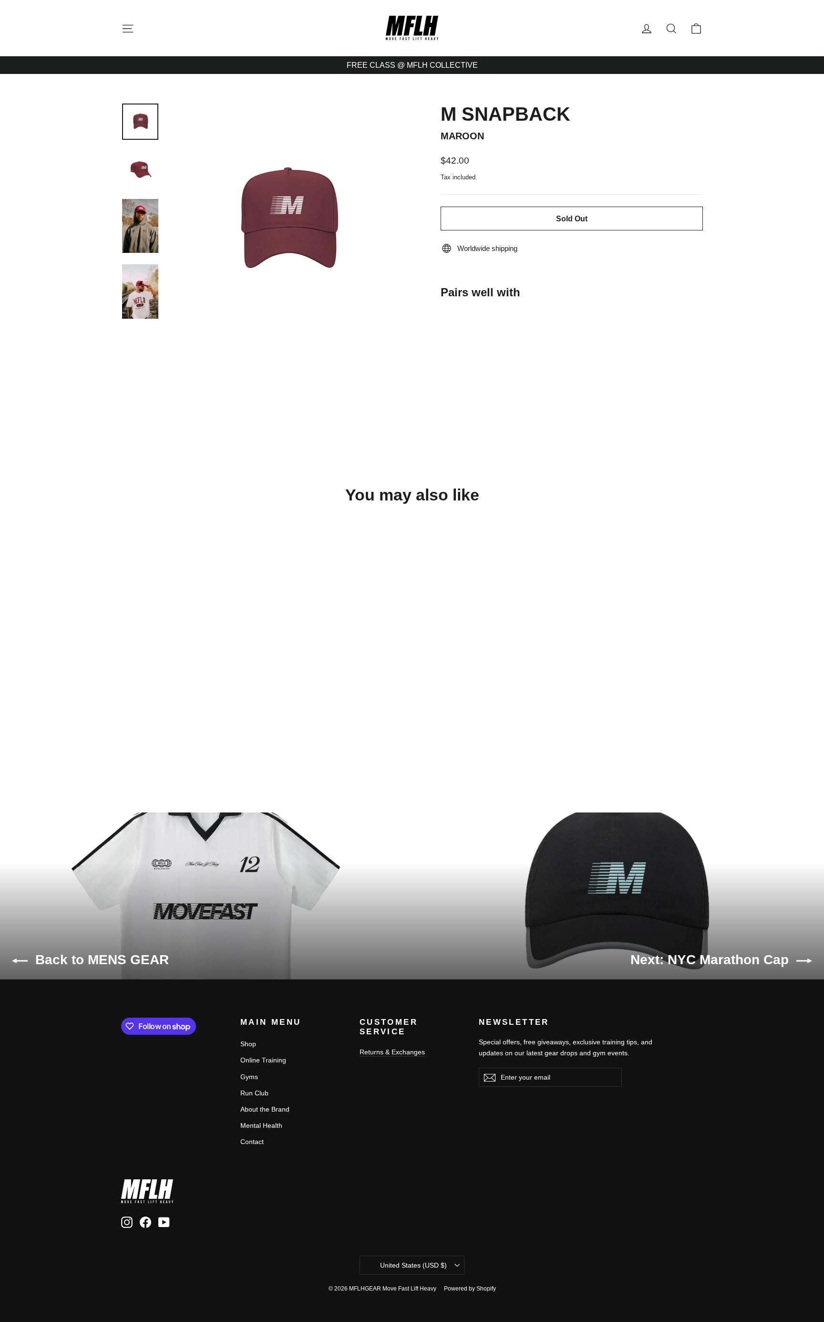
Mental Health (261, 1125)
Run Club (254, 1093)
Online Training (263, 1060)
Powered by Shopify (470, 1288)
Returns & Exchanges (392, 1052)
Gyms (249, 1077)
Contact (252, 1141)
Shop (248, 1044)
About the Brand (264, 1109)
